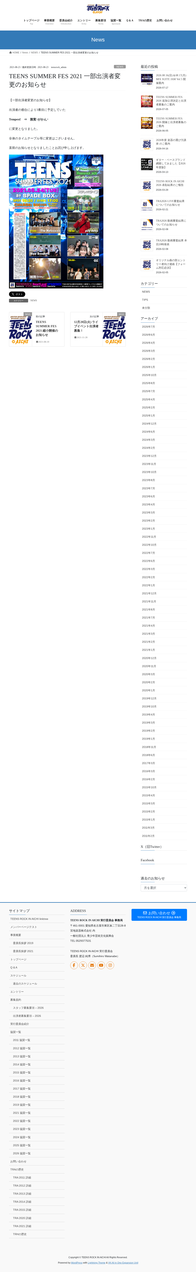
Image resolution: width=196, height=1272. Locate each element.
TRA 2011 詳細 (22, 1177)
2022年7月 (148, 552)
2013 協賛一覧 (22, 1056)
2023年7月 (148, 488)
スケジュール (18, 975)
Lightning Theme (96, 1262)
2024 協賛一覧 (22, 1137)
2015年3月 (148, 803)
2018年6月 (148, 755)
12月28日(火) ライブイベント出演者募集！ (86, 326)
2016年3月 (148, 771)
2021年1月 (148, 649)
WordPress (76, 1262)
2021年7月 (148, 617)
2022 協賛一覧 (22, 1120)
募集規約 (15, 999)
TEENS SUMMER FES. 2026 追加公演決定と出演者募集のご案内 (171, 101)
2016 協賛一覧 (22, 1080)
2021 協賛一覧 (22, 1112)
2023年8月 (148, 480)
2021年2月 (148, 641)
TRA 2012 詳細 (22, 1185)
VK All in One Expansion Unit (123, 1262)
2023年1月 (148, 528)
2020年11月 (149, 666)
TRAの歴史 (17, 1169)
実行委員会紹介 (19, 1023)
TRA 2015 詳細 (22, 1209)
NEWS (119, 66)
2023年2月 (148, 520)
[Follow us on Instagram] (110, 965)
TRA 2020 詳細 (22, 1218)
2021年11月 (149, 601)
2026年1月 (148, 367)
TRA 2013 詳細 (22, 1193)
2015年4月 (148, 795)
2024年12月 (149, 423)
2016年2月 (148, 779)
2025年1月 (148, 415)
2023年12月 (149, 455)
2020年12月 (149, 658)
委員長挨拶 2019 (23, 943)
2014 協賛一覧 (22, 1064)
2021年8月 (148, 609)
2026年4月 (148, 342)
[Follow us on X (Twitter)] (83, 965)
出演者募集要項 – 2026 (27, 1015)
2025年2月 (148, 407)
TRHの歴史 (20, 1234)
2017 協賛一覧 (22, 1088)
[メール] (92, 965)
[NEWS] (20, 326)
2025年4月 (148, 399)
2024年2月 (148, 447)
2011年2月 (148, 835)
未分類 (146, 307)
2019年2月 (148, 730)
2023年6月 (148, 496)
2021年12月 (149, 593)
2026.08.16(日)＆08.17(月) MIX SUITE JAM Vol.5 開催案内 (171, 79)
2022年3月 (148, 569)
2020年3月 (148, 674)
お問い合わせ (18, 1161)
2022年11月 (149, 536)
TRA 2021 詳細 (22, 1226)
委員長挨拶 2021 (23, 951)
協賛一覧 (15, 1032)
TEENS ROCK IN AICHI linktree (29, 918)
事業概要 (15, 935)
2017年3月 (148, 763)
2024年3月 (148, 439)
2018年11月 (149, 747)
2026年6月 (148, 334)
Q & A (13, 967)
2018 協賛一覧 (22, 1096)
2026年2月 (148, 358)
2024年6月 (148, 431)
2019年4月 (148, 714)
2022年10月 (149, 544)
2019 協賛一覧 (22, 1104)
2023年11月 (149, 463)
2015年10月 (149, 787)
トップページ (18, 959)
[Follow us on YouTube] (101, 965)
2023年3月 (148, 512)
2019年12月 (149, 698)
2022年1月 (148, 585)
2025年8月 (148, 383)
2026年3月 (148, 350)
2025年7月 (148, 391)
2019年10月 (149, 706)
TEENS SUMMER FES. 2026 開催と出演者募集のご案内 (171, 122)
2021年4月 (148, 625)
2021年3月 (148, 633)
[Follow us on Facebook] (74, 965)
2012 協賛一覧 (22, 1048)
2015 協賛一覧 (22, 1072)
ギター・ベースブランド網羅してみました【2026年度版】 (170, 163)
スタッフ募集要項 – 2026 (28, 1007)
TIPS (145, 299)
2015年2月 (148, 811)
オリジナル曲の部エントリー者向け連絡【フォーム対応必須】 (170, 264)
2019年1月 (148, 738)
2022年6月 (148, 560)
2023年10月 (149, 472)
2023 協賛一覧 (22, 1128)
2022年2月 (148, 577)
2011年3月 (148, 827)
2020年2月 (148, 682)
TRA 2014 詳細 (22, 1201)
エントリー (17, 991)
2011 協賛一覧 (21, 1040)
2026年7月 (148, 326)
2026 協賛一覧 (22, 1153)
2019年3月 (148, 722)
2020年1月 (148, 690)
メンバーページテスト (23, 926)
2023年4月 (148, 504)
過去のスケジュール (25, 983)
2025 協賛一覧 (22, 1145)
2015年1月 (148, 819)
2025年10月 (149, 375)
